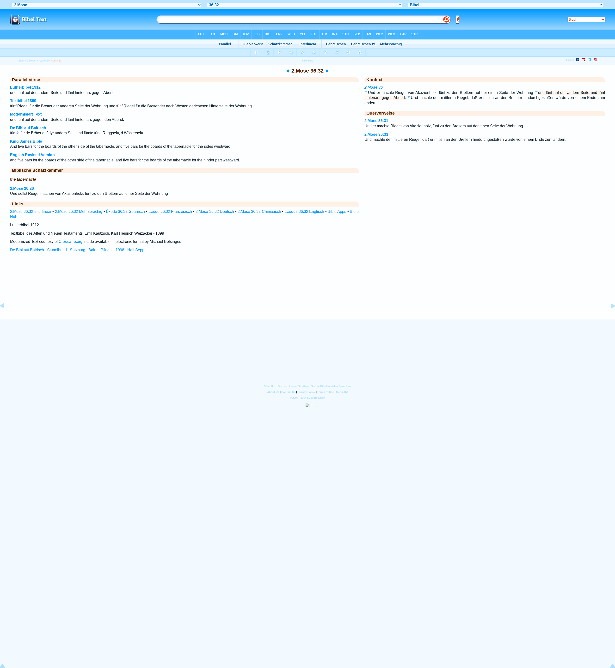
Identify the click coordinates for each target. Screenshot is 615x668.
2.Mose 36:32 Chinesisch (259, 211)
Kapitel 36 (44, 60)
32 (536, 92)
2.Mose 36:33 (376, 134)
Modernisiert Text (26, 114)
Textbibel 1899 (23, 101)
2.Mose (31, 60)
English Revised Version (32, 155)
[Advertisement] (307, 290)
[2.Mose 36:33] (609, 317)
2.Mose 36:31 (376, 121)
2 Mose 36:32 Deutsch (215, 211)
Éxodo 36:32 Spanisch (125, 211)
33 (408, 97)
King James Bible (26, 141)
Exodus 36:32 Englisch (304, 211)
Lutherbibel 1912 (25, 87)
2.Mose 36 (373, 87)
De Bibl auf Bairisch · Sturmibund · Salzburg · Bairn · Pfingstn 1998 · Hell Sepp (77, 250)
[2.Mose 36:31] (6, 317)
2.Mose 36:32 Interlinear (30, 211)
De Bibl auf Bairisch (28, 128)
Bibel (21, 60)
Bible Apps (337, 211)
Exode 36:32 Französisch (170, 211)
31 (366, 92)
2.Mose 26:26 (22, 188)
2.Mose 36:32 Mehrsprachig (79, 211)
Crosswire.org (70, 241)
